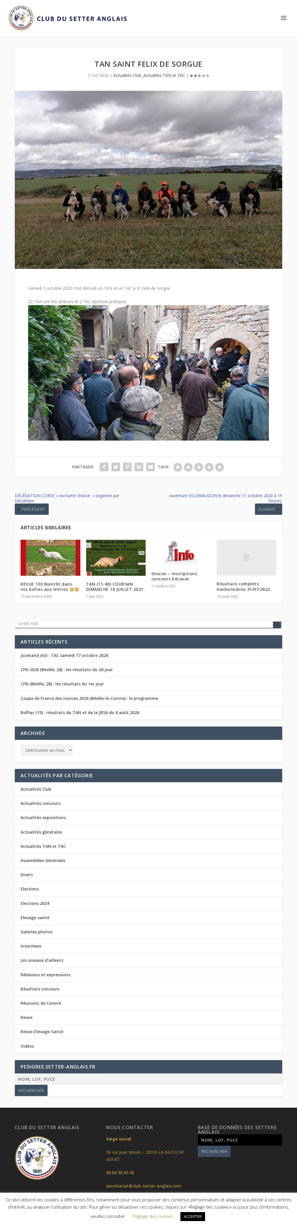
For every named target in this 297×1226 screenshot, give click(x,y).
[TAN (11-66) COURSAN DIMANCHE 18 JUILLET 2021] (116, 557)
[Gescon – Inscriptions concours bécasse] (181, 552)
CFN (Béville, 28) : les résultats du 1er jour (62, 684)
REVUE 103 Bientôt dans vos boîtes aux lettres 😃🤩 (50, 586)
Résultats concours (40, 989)
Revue (26, 1017)
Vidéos (27, 1046)
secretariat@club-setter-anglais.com (144, 1186)
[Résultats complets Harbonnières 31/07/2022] (246, 557)
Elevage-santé (35, 917)
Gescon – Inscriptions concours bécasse (174, 576)
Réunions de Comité (41, 1003)
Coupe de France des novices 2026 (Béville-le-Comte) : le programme (89, 698)
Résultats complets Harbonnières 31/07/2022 (243, 586)
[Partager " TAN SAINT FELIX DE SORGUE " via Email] (150, 467)
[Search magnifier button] (277, 624)
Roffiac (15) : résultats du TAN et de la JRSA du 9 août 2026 (80, 712)
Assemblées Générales (43, 860)
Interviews (31, 946)
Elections (30, 889)
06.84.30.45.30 (120, 1172)
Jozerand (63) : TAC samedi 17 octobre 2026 (64, 655)
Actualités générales (41, 832)
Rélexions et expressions (45, 974)
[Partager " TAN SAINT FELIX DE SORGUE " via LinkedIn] (139, 467)
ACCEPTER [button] (193, 1216)
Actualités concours (41, 803)
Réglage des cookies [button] (153, 1216)
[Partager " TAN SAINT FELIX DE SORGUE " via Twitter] (116, 467)
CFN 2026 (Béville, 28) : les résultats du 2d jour (67, 669)
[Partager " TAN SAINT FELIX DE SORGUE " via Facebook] (104, 467)
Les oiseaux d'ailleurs (42, 960)
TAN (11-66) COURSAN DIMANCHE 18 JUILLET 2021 (114, 586)
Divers (27, 874)
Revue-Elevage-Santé (42, 1031)
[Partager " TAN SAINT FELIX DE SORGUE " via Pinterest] (127, 467)
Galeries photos (36, 932)
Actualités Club (127, 75)
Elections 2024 (35, 903)
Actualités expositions (43, 817)
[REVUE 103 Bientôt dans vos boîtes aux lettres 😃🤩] (50, 557)
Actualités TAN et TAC (164, 75)
